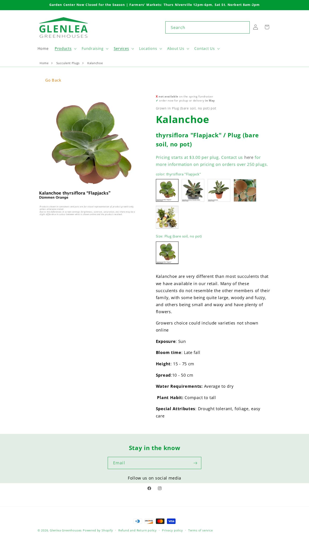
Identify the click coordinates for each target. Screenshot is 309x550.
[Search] (244, 27)
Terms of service (200, 530)
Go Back (53, 80)
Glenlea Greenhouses (66, 530)
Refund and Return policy (137, 530)
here (249, 157)
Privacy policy (172, 530)
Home (44, 63)
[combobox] (208, 27)
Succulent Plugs (68, 63)
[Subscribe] (195, 463)
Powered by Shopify (98, 530)
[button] (65, 48)
